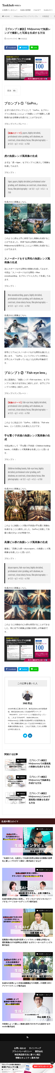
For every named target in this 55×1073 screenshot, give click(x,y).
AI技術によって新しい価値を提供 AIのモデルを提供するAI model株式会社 (26, 1025)
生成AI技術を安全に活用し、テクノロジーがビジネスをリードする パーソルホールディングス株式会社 (27, 900)
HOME (7, 16)
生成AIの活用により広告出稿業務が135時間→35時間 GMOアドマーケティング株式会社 (26, 984)
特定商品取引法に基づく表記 (27, 1054)
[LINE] (33, 48)
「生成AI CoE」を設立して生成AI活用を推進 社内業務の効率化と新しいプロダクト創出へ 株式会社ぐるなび (27, 859)
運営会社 (39, 1051)
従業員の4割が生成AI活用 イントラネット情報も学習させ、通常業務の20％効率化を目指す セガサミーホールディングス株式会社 (27, 942)
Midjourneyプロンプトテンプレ (26, 16)
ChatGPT (37, 10)
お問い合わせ (20, 1048)
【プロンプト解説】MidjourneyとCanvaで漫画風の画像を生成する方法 (39, 798)
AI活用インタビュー (9, 10)
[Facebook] (10, 48)
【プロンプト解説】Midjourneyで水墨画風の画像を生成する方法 (40, 763)
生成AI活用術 (25, 10)
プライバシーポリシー (22, 1051)
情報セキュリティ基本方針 (27, 1058)
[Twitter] (23, 48)
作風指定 (45, 16)
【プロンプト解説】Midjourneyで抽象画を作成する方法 (40, 779)
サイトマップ (35, 1048)
